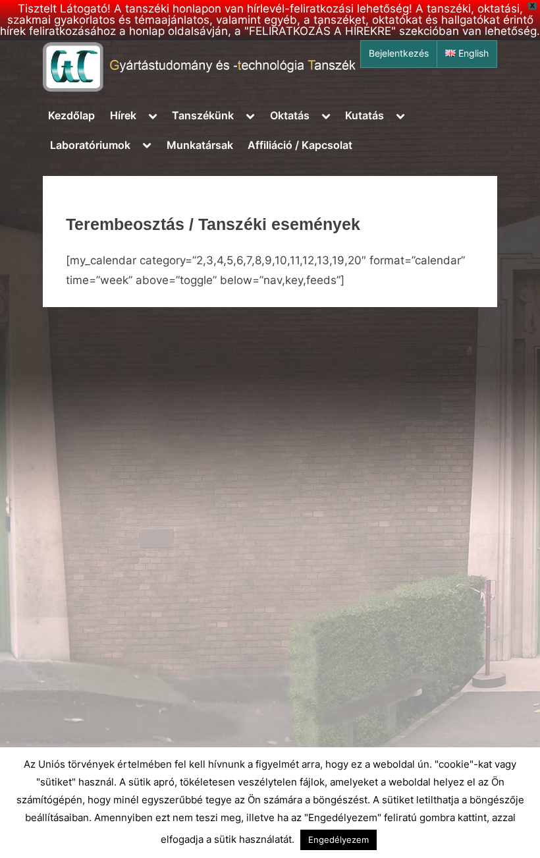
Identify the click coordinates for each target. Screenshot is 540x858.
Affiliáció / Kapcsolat (300, 145)
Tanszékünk (203, 115)
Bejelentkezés (399, 53)
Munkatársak (200, 145)
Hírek (123, 115)
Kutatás (364, 115)
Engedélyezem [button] (338, 839)
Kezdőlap (71, 115)
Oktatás (290, 115)
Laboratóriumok (90, 145)
